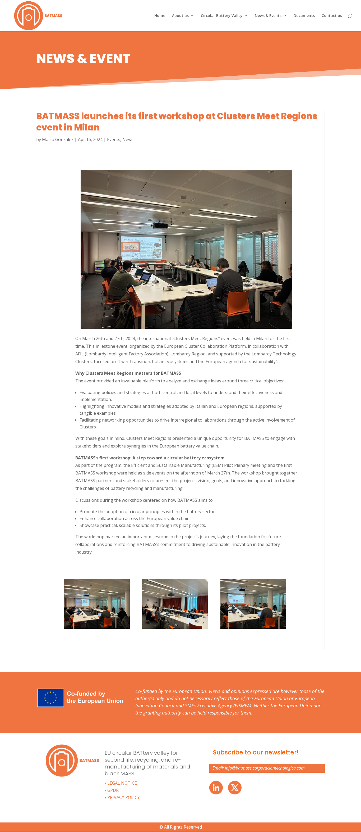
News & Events (268, 16)
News (127, 139)
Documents (304, 16)
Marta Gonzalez (57, 139)
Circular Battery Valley (222, 16)
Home (159, 16)
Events (113, 139)
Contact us (332, 16)
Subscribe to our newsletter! (255, 752)
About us (180, 16)
